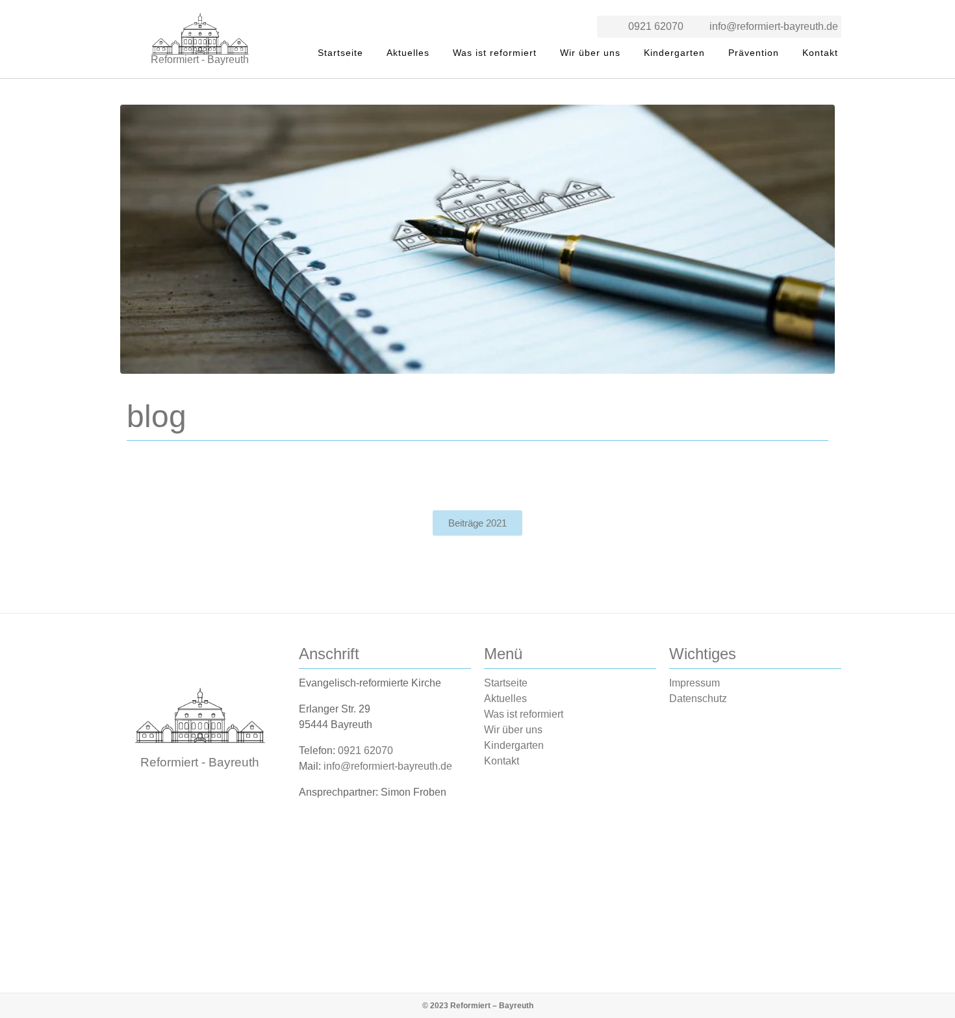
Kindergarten (674, 52)
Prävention (753, 52)
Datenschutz (698, 698)
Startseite (340, 52)
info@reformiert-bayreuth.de (773, 26)
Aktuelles (408, 52)
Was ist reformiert (495, 52)
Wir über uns (590, 52)
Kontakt (820, 52)
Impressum (694, 682)
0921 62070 (655, 26)
